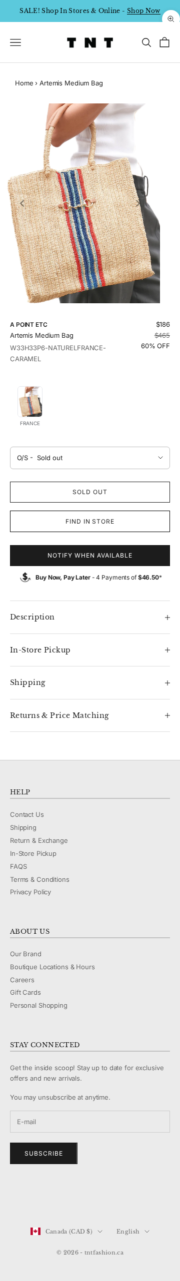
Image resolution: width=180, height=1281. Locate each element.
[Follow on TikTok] (93, 1198)
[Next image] (138, 203)
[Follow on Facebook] (15, 1198)
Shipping (23, 827)
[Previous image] (22, 203)
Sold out (90, 492)
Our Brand (26, 954)
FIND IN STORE (90, 521)
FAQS (18, 866)
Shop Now (143, 10)
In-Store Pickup (33, 853)
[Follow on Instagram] (41, 1198)
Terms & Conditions (40, 879)
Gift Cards (25, 992)
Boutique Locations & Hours (52, 967)
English (128, 1231)
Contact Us (27, 814)
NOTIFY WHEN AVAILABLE (90, 555)
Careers (22, 980)
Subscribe (43, 1153)
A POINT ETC (29, 324)
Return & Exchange (39, 840)
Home (24, 83)
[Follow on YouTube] (67, 1198)
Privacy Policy (30, 892)
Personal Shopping (39, 1005)
